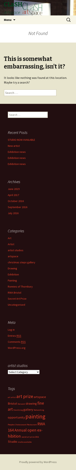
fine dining (18, 410)
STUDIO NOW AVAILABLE (21, 140)
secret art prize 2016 (30, 437)
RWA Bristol (14, 292)
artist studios (15, 250)
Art (9, 238)
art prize (24, 396)
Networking (39, 410)
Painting (12, 280)
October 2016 (16, 201)
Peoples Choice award (17, 424)
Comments (17, 342)
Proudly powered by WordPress (38, 462)
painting (35, 416)
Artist (11, 244)
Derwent (21, 404)
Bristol (12, 403)
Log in (11, 329)
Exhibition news (17, 152)
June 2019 (13, 189)
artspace (13, 256)
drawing (31, 403)
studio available (25, 442)
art (9, 397)
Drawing (12, 268)
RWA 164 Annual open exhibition (26, 430)
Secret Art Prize (17, 298)
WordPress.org (17, 348)
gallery (28, 409)
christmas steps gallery (21, 262)
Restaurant (32, 424)
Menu (7, 20)
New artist (14, 146)
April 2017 (13, 195)
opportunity (16, 417)
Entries (14, 335)
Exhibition (13, 274)
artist (13, 397)
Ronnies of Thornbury (20, 286)
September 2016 (17, 207)
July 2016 (13, 213)
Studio (12, 441)
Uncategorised (16, 304)
